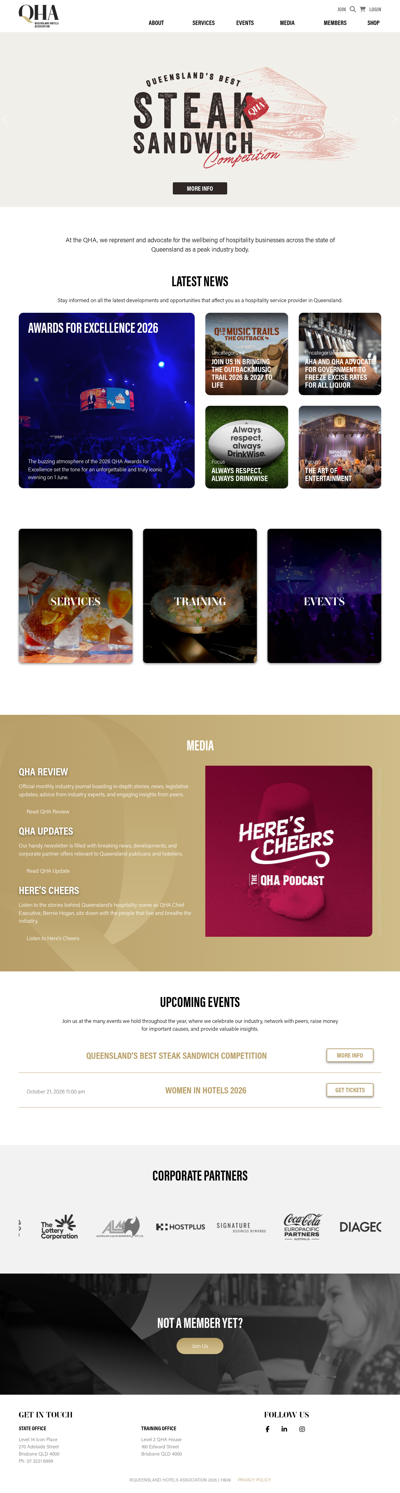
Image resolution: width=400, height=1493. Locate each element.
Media (287, 23)
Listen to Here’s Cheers (53, 938)
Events (245, 23)
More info (350, 1055)
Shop (374, 23)
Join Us (200, 1345)
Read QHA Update (48, 870)
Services (203, 23)
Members (335, 23)
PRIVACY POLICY (254, 1480)
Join (342, 9)
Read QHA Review (48, 811)
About (156, 23)
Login (375, 9)
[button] (5, 120)
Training (200, 601)
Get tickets (350, 1090)
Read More (163, 473)
